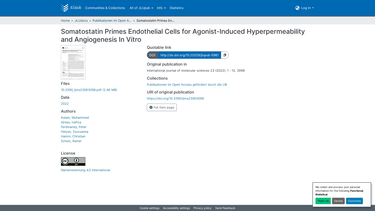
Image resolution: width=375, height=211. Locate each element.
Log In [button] (306, 8)
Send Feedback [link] (225, 208)
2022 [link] (65, 104)
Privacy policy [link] (203, 208)
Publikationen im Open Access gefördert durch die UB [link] (112, 20)
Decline (338, 200)
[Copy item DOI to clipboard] (225, 55)
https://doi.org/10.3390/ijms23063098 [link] (175, 98)
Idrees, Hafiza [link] (71, 122)
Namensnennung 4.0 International (85, 170)
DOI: (152, 55)
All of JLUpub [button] (140, 8)
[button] (71, 8)
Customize (354, 200)
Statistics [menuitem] (176, 8)
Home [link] (65, 20)
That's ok (323, 200)
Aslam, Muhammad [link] (75, 117)
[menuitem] (141, 8)
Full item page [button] (163, 107)
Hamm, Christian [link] (73, 136)
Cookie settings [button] (149, 208)
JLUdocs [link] (81, 20)
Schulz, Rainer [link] (71, 141)
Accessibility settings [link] (176, 208)
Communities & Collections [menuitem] (105, 8)
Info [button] (160, 8)
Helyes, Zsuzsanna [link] (74, 132)
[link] (101, 89)
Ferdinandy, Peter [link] (74, 127)
